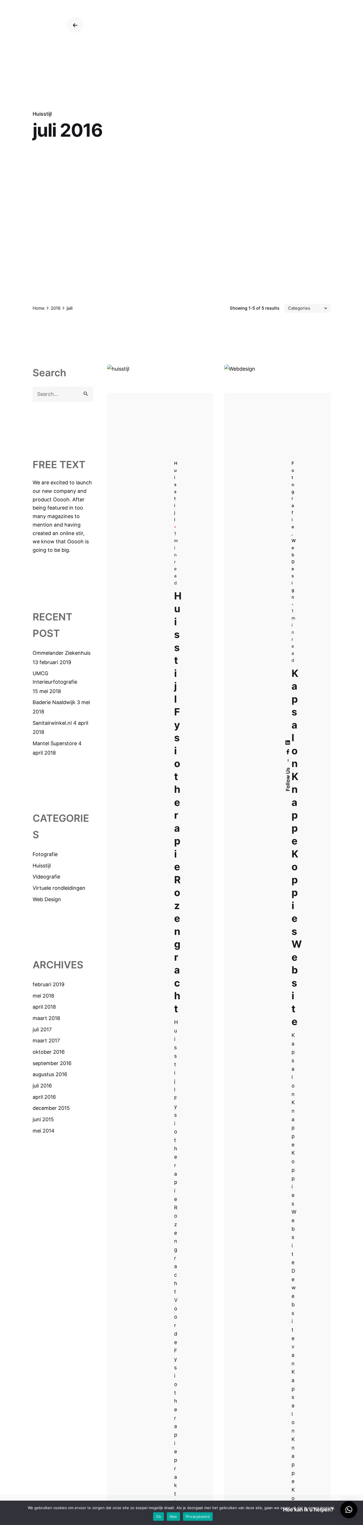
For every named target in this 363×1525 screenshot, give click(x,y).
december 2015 (51, 1108)
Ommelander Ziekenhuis (61, 653)
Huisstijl (42, 114)
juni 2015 (43, 1119)
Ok (158, 1516)
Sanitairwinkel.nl (52, 723)
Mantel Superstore (55, 743)
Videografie (46, 877)
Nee (173, 1516)
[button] (348, 1509)
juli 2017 (42, 1029)
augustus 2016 (50, 1074)
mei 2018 (43, 996)
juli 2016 (42, 1086)
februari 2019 (48, 984)
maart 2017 (46, 1041)
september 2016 (52, 1063)
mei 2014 (43, 1131)
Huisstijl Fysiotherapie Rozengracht (178, 802)
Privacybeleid (198, 1516)
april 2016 (44, 1097)
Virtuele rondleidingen (59, 888)
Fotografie (45, 854)
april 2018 (44, 1007)
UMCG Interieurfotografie (55, 677)
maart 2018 (46, 1018)
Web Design (47, 899)
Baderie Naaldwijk (54, 702)
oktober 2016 (49, 1052)
